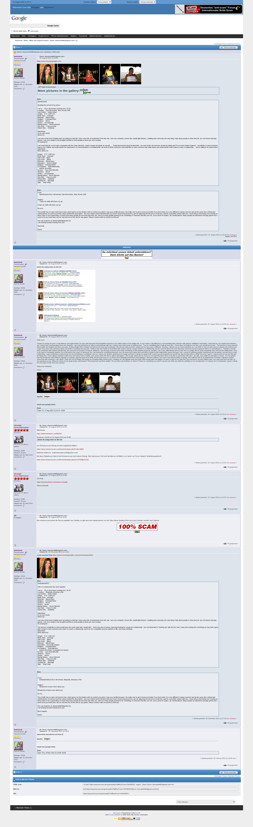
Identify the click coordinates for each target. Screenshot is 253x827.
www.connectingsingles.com (51, 61)
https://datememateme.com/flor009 (49, 434)
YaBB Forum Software (112, 815)
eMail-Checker (95, 36)
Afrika (26, 40)
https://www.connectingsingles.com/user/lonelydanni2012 (73, 555)
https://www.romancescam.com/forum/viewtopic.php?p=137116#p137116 (63, 460)
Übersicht (15, 36)
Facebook (83, 36)
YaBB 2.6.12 (135, 813)
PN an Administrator (59, 36)
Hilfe (24, 36)
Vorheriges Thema (221, 44)
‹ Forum (26, 808)
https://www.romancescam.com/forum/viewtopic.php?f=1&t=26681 (60, 449)
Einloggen (35, 7)
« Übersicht (19, 808)
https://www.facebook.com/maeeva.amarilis (52, 482)
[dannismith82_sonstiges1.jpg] (66, 295)
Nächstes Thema (234, 44)
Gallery (74, 36)
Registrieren (49, 7)
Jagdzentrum (109, 36)
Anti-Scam (18, 40)
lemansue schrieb (43, 437)
